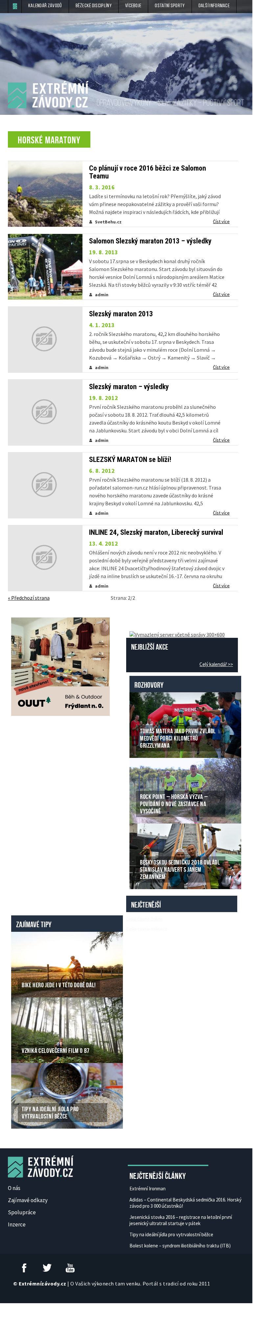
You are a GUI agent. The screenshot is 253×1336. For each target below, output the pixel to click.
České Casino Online (144, 919)
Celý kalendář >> (216, 664)
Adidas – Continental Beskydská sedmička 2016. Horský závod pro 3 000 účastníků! (185, 1203)
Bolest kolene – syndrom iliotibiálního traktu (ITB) (180, 1245)
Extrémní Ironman (147, 1188)
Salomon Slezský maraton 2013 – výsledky (150, 241)
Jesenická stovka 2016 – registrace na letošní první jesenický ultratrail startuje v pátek (180, 1220)
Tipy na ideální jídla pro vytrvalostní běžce (171, 1234)
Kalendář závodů (45, 6)
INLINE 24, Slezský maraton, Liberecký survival (156, 532)
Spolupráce (22, 1212)
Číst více (221, 221)
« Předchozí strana (29, 598)
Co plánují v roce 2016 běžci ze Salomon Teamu (147, 172)
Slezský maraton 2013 (121, 314)
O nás (14, 1188)
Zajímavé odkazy (28, 1200)
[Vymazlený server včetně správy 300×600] (177, 634)
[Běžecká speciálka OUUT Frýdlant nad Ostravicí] (60, 666)
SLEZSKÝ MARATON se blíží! (130, 460)
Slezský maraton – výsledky (129, 387)
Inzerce (17, 1224)
